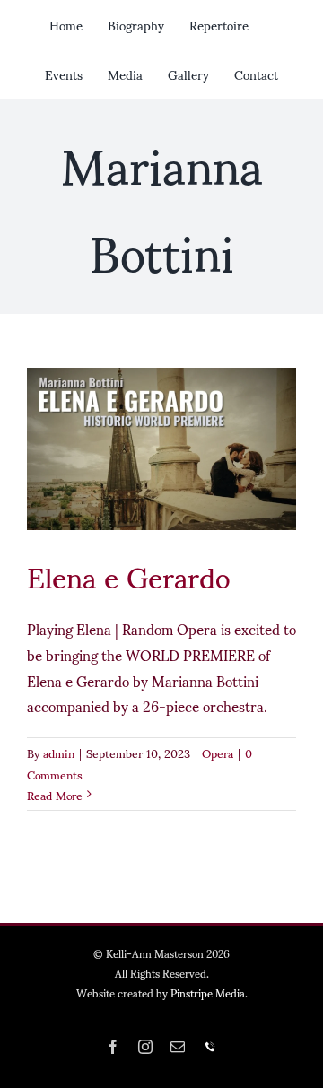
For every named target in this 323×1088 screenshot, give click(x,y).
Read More (55, 795)
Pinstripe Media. (209, 992)
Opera (217, 752)
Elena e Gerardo (128, 575)
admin (58, 752)
